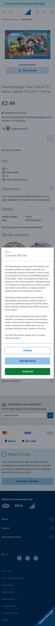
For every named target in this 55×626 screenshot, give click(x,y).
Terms (17, 338)
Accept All (27, 371)
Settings (27, 350)
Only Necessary (27, 361)
